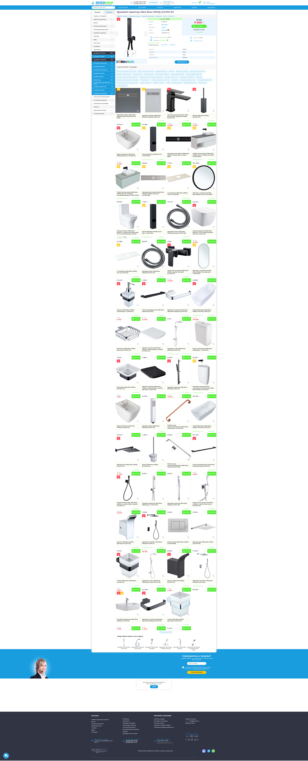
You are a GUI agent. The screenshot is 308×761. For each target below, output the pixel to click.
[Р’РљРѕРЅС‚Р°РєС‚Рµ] (117, 62)
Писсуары (94, 732)
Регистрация (211, 3)
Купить (200, 26)
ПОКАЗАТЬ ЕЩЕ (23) (181, 62)
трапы (135, 733)
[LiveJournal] (124, 62)
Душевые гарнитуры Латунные (124, 647)
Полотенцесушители (129, 727)
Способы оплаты (198, 40)
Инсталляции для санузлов (131, 729)
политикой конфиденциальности (200, 668)
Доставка (142, 7)
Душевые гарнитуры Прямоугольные (165, 647)
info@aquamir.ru (194, 721)
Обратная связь (190, 723)
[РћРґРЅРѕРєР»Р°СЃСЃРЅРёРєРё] (120, 62)
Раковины (126, 719)
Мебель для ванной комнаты (100, 719)
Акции (194, 7)
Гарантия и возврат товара (162, 725)
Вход (208, 2)
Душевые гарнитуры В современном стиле (193, 648)
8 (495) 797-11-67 (139, 3)
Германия (164, 30)
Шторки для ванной (97, 723)
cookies (159, 683)
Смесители (126, 721)
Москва (168, 4)
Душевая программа (129, 723)
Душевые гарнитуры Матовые (151, 647)
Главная (119, 16)
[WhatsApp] (129, 62)
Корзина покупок (190, 719)
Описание (164, 44)
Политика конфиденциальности (164, 727)
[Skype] (131, 62)
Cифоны (125, 731)
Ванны (93, 721)
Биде (93, 730)
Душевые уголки (96, 726)
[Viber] (126, 62)
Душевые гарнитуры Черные (179, 647)
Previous (116, 33)
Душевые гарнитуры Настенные (138, 647)
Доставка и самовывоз (161, 721)
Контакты (211, 7)
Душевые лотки (127, 733)
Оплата (160, 7)
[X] (122, 62)
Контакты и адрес (159, 719)
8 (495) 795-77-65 (140, 2)
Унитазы (94, 728)
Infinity (163, 27)
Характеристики (154, 45)
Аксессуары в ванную (129, 725)
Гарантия (177, 7)
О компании (123, 7)
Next (145, 33)
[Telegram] (133, 62)
